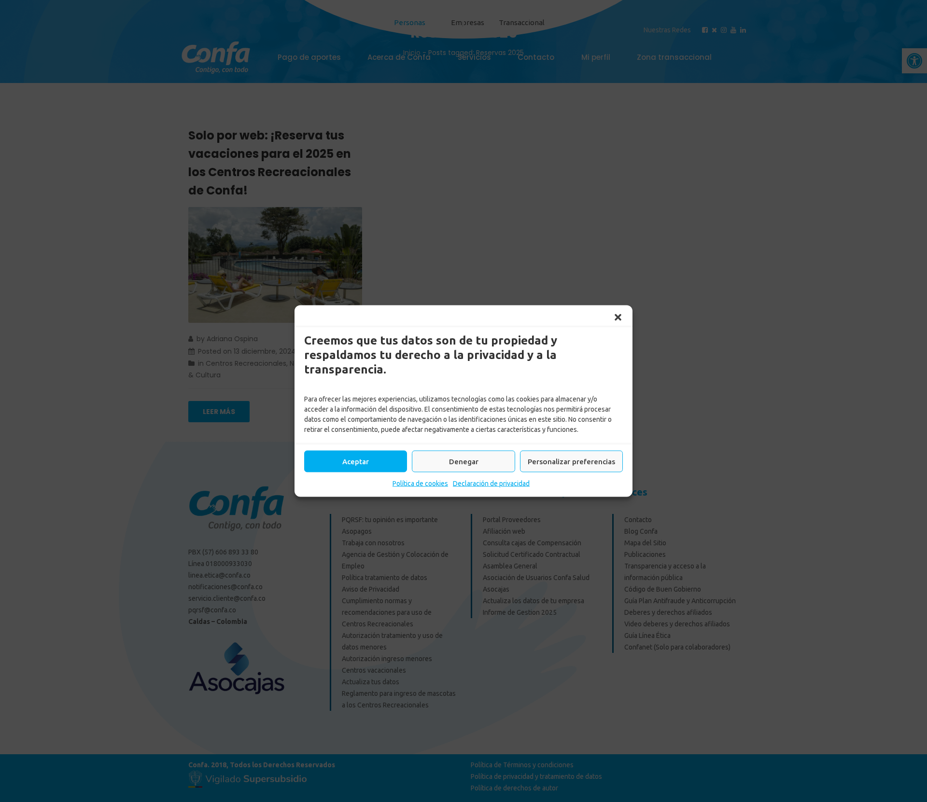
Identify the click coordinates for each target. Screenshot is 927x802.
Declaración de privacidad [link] (491, 483)
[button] (618, 317)
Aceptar (355, 461)
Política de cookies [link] (420, 483)
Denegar (463, 461)
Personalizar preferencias (571, 461)
